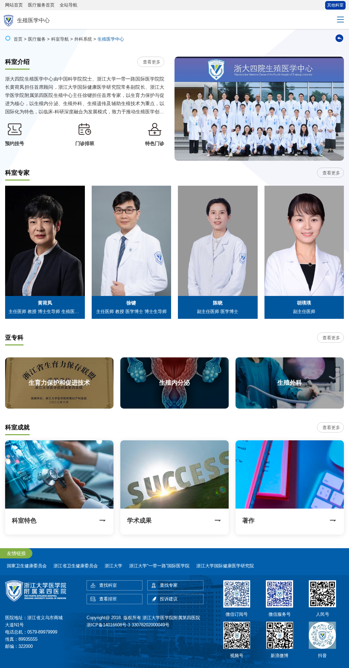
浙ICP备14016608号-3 (108, 624)
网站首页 (14, 5)
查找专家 (169, 585)
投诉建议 (169, 598)
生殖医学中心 (110, 39)
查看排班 (108, 598)
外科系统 (83, 39)
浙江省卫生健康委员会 (76, 565)
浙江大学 (113, 565)
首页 (18, 39)
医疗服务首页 (41, 5)
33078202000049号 (150, 624)
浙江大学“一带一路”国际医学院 (159, 565)
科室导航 (60, 39)
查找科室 (108, 585)
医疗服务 (37, 39)
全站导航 (68, 5)
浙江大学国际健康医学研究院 (225, 565)
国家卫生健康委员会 (27, 565)
